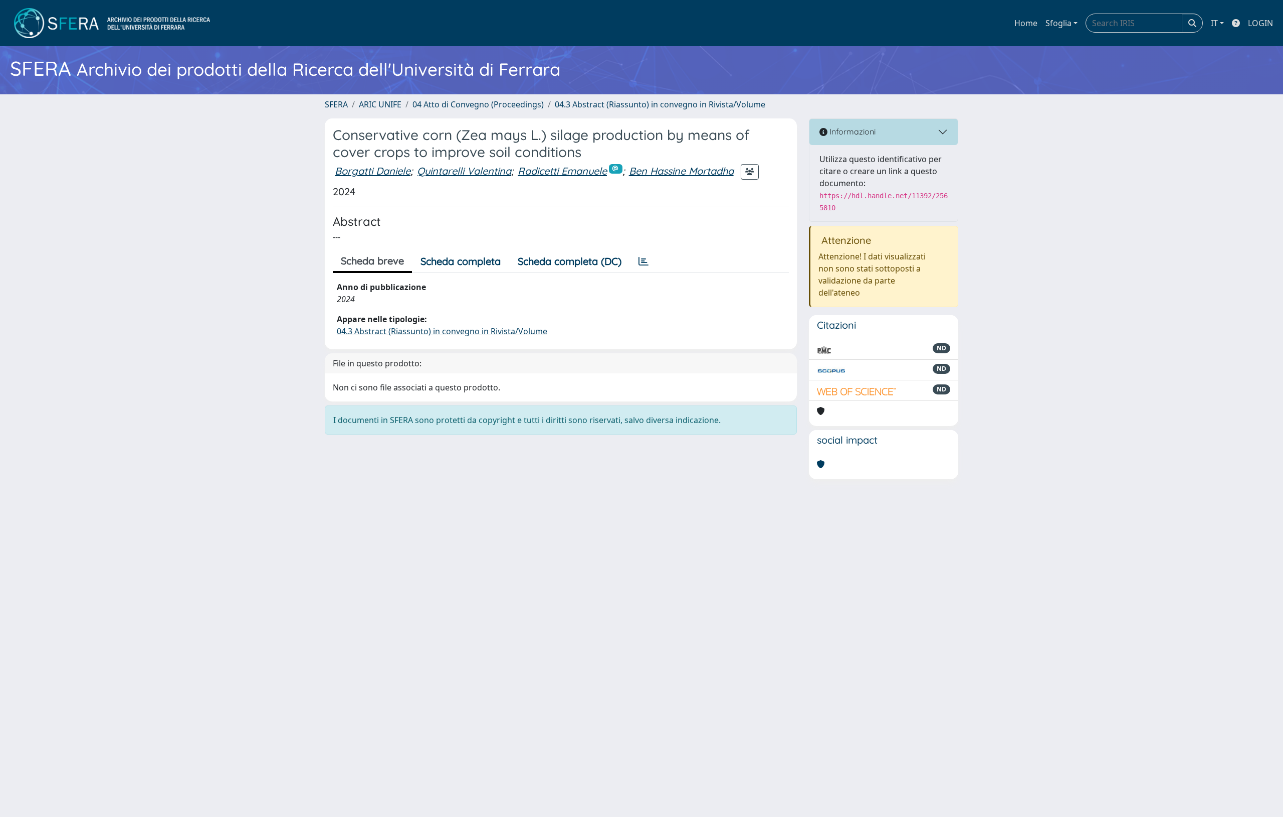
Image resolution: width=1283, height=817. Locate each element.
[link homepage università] (112, 23)
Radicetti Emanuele (562, 171)
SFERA (336, 104)
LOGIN (1260, 23)
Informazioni (851, 131)
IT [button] (1214, 23)
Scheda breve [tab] (372, 260)
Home (1025, 23)
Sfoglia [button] (1058, 23)
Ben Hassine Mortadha (681, 171)
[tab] (643, 261)
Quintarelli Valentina (464, 171)
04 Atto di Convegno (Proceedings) (478, 104)
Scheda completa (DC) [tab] (569, 261)
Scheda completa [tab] (460, 261)
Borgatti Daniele (372, 171)
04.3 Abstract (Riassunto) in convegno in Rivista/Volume (660, 104)
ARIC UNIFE (380, 104)
